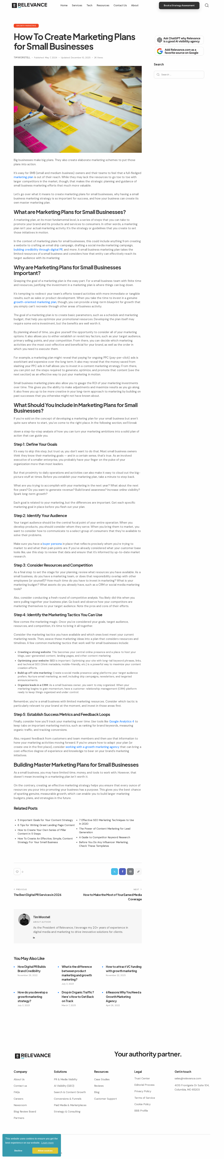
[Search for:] (179, 74)
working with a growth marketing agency (92, 747)
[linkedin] (34, 937)
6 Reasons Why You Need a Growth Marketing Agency (123, 996)
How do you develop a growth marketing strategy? (33, 996)
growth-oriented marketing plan (35, 302)
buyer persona (52, 544)
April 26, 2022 (113, 1005)
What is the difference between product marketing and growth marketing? (77, 973)
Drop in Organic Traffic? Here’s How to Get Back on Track (78, 996)
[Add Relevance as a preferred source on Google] (179, 51)
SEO (52, 660)
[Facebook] (122, 871)
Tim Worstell (41, 917)
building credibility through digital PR (38, 249)
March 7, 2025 (69, 1005)
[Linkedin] (21, 1146)
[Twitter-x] (114, 871)
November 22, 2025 (116, 975)
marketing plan (23, 177)
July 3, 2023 (68, 983)
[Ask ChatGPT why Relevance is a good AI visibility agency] (179, 40)
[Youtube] (32, 1146)
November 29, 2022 (27, 975)
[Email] (130, 871)
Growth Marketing (26, 26)
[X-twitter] (26, 1146)
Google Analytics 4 (121, 721)
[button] (138, 871)
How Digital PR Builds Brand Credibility (32, 969)
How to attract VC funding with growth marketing (124, 969)
